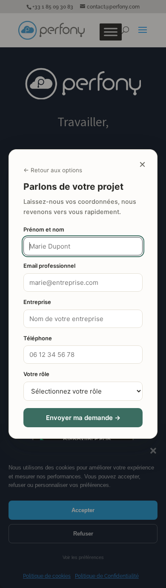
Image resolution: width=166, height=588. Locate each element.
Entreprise (37, 301)
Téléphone (37, 338)
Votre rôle (36, 374)
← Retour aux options (52, 170)
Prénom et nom (43, 229)
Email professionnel (49, 265)
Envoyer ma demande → (83, 418)
